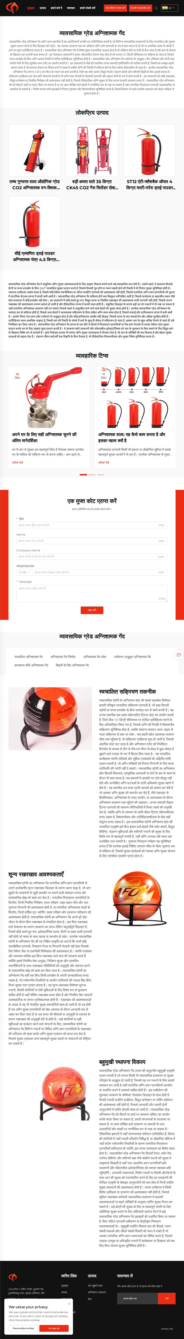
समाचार (71, 8)
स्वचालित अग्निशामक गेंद (28, 657)
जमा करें (92, 610)
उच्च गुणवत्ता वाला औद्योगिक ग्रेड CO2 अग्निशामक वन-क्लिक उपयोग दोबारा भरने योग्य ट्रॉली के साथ (34, 185)
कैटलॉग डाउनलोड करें (140, 8)
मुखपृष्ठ (31, 8)
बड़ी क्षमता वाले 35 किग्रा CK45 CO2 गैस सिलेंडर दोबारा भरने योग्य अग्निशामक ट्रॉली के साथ (92, 185)
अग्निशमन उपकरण (97, 1292)
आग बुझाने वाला (95, 1285)
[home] (12, 8)
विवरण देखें (34, 150)
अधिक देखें (17, 462)
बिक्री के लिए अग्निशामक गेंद (72, 665)
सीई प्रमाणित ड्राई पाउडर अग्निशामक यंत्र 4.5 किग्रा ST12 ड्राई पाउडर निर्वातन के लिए (34, 256)
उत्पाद (43, 8)
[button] (83, 474)
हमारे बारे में (56, 8)
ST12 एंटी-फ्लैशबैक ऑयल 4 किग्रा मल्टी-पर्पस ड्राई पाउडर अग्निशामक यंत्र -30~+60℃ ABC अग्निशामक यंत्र (150, 185)
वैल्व (89, 1299)
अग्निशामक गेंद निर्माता (62, 657)
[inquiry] (178, 654)
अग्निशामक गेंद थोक (94, 657)
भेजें (166, 1298)
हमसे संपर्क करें (87, 8)
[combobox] (25, 572)
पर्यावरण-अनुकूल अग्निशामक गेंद (132, 657)
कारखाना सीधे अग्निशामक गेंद (31, 665)
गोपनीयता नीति (167, 1329)
